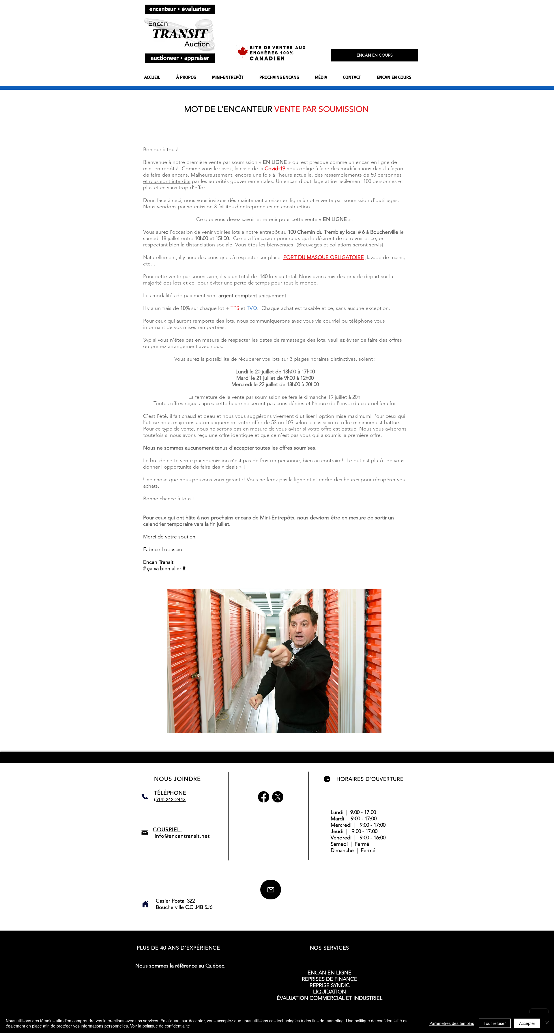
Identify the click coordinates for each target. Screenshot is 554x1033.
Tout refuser (495, 1023)
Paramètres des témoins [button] (451, 1023)
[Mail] (270, 889)
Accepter (527, 1023)
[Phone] (144, 796)
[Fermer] (547, 1023)
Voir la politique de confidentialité (160, 1026)
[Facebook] (263, 796)
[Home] (145, 904)
